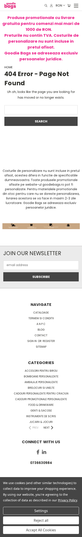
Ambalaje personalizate (41, 382)
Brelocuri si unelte (41, 388)
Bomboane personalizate (41, 376)
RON (59, 5)
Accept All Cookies (41, 530)
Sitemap (41, 347)
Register (49, 341)
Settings (41, 510)
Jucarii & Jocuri (41, 422)
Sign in (32, 341)
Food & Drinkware (41, 405)
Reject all (41, 520)
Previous (6, 532)
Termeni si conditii (41, 318)
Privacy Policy (67, 500)
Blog (41, 329)
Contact (41, 335)
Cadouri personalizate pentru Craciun (41, 393)
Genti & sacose (41, 410)
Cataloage (41, 312)
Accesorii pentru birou (41, 371)
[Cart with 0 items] (69, 5)
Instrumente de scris (41, 416)
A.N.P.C (41, 324)
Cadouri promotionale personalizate (41, 399)
